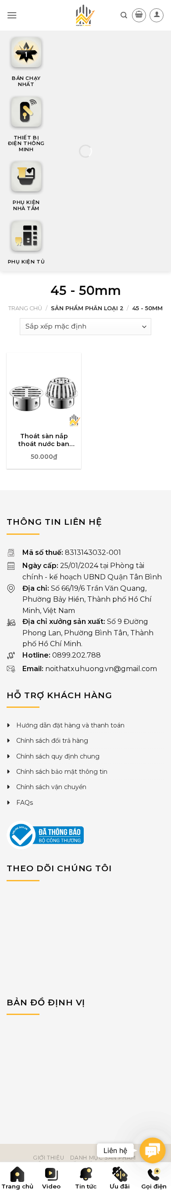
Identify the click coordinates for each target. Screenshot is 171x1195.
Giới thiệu (48, 1157)
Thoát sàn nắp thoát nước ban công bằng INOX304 (43, 440)
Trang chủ (25, 308)
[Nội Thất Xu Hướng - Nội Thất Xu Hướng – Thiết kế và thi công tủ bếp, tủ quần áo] (85, 15)
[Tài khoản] (157, 15)
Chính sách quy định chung (58, 756)
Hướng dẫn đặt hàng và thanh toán (70, 725)
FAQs (24, 803)
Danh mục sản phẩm (103, 1157)
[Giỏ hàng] (139, 15)
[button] (153, 1151)
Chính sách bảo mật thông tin (61, 772)
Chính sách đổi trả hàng (52, 741)
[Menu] (12, 15)
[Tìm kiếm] (124, 15)
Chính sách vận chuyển (51, 787)
